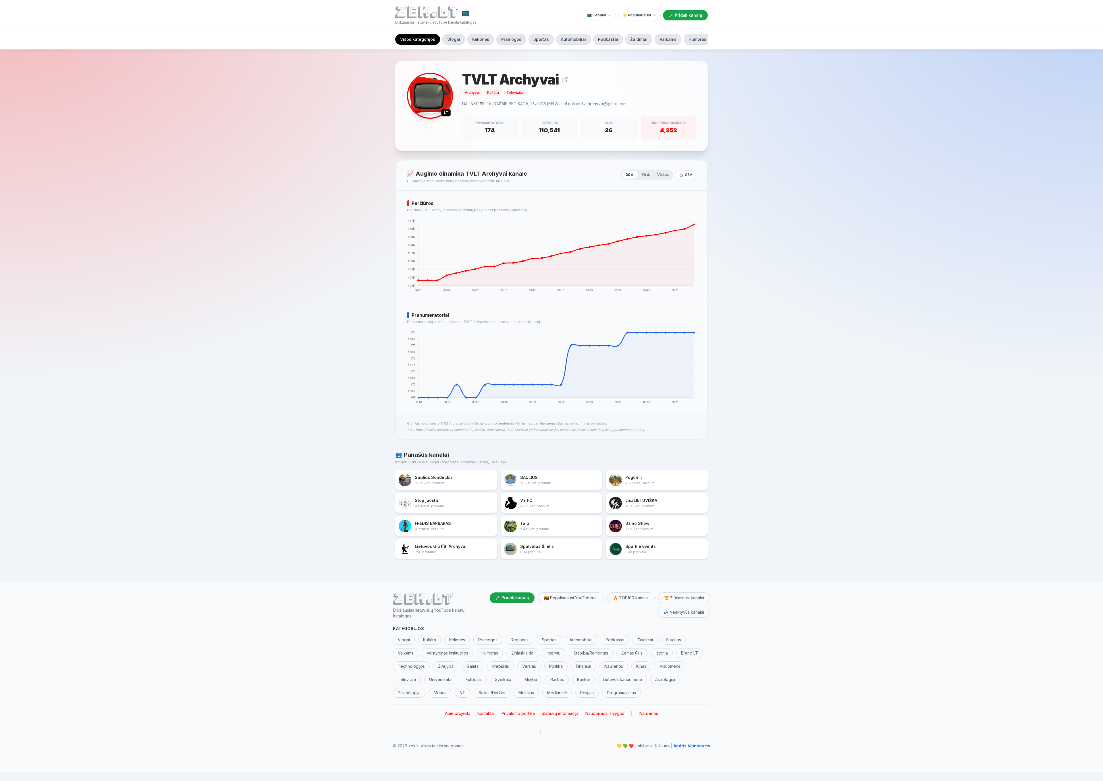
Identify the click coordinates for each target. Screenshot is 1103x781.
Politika (556, 666)
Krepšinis (500, 666)
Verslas (529, 666)
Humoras (697, 39)
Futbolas (474, 679)
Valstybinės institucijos (447, 652)
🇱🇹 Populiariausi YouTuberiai (570, 597)
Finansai (583, 666)
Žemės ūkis (632, 652)
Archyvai (472, 92)
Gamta (473, 666)
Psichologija (409, 692)
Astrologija (665, 679)
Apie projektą (457, 713)
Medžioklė (557, 692)
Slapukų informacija (560, 713)
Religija (587, 692)
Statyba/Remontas (591, 652)
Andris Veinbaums (692, 745)
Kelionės (480, 39)
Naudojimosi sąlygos (604, 713)
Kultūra (493, 92)
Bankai (583, 679)
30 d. (630, 174)
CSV (688, 174)
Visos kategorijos (417, 39)
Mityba (530, 679)
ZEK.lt (423, 598)
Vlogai (453, 39)
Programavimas (621, 692)
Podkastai (608, 39)
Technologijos (411, 666)
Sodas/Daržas (492, 692)
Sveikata (503, 679)
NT (462, 692)
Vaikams (668, 39)
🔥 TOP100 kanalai (631, 597)
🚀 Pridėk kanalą (685, 15)
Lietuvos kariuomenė (622, 679)
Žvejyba (446, 666)
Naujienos (613, 666)
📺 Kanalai (596, 15)
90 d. (645, 174)
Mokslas (526, 692)
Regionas (520, 639)
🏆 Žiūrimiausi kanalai (684, 597)
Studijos (673, 639)
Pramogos (511, 39)
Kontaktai (486, 713)
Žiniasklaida (522, 652)
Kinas (641, 666)
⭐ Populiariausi (636, 15)
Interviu (553, 652)
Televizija (514, 92)
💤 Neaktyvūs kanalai (684, 612)
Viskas (663, 174)
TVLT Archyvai (510, 80)
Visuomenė (670, 666)
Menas (440, 692)
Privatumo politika (518, 713)
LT (446, 112)
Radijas (557, 679)
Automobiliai (573, 39)
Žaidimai (638, 39)
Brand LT (689, 652)
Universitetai (440, 679)
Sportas (541, 39)
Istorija (662, 652)
